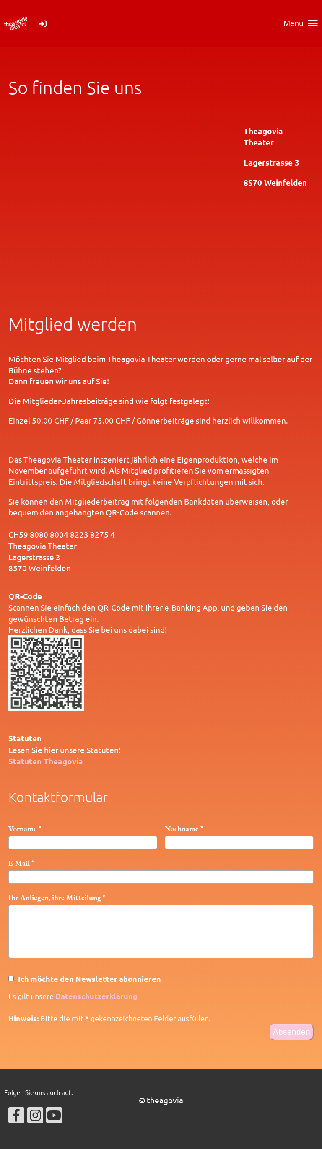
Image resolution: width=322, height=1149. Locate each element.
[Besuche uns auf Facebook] (16, 1117)
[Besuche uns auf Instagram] (35, 1117)
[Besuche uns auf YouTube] (54, 1117)
